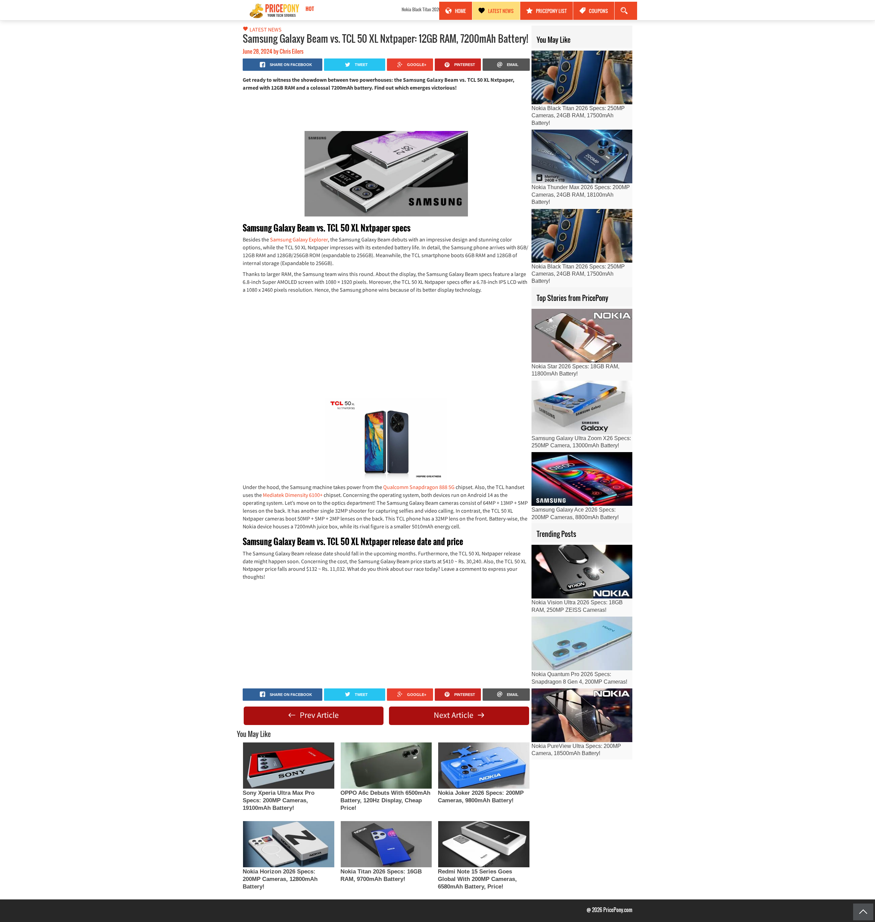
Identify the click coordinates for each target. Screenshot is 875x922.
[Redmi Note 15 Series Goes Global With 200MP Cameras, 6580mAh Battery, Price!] (483, 844)
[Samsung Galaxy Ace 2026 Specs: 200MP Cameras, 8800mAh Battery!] (581, 479)
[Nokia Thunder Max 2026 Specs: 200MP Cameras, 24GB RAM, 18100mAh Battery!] (581, 156)
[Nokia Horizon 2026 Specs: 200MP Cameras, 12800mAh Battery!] (288, 844)
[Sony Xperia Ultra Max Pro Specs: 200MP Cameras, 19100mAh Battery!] (288, 765)
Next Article (454, 715)
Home (460, 10)
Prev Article (318, 715)
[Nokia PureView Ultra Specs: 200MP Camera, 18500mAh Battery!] (581, 715)
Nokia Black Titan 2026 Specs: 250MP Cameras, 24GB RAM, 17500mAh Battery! (365, 9)
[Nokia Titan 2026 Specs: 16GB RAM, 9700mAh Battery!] (386, 844)
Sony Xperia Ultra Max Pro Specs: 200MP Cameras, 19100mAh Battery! (278, 800)
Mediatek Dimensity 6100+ (293, 494)
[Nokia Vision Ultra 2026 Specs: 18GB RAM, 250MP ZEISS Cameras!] (581, 571)
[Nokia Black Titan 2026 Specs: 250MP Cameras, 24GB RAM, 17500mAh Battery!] (581, 77)
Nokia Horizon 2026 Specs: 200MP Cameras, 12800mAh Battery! (280, 879)
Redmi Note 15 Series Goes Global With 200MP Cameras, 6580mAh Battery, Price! (477, 879)
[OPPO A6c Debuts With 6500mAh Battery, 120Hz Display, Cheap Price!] (386, 765)
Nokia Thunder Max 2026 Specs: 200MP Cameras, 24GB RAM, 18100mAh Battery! (580, 194)
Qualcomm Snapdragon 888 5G (419, 487)
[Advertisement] (386, 110)
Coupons (598, 10)
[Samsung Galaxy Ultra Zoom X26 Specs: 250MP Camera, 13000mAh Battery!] (581, 407)
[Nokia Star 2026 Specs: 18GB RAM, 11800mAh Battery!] (581, 336)
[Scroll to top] (863, 912)
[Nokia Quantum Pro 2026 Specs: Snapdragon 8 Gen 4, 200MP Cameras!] (581, 643)
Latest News (501, 10)
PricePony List (551, 10)
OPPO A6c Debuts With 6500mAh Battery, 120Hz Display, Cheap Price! (385, 800)
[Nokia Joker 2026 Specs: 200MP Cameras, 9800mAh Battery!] (483, 765)
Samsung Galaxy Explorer (299, 239)
